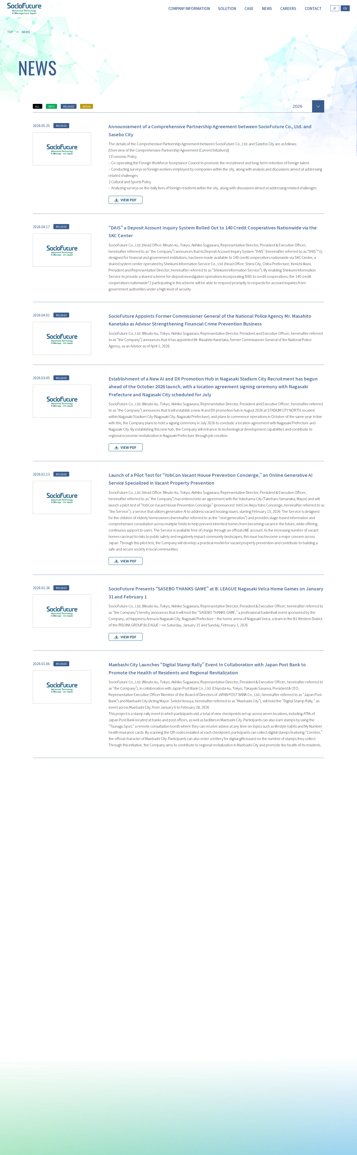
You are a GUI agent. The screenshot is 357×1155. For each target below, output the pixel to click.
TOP (10, 32)
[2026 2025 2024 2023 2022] (308, 105)
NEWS (26, 32)
